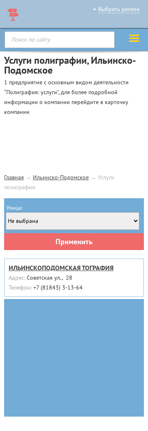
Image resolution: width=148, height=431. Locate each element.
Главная (14, 177)
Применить (74, 241)
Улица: (14, 207)
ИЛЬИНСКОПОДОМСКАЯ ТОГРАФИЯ (61, 268)
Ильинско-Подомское (61, 177)
